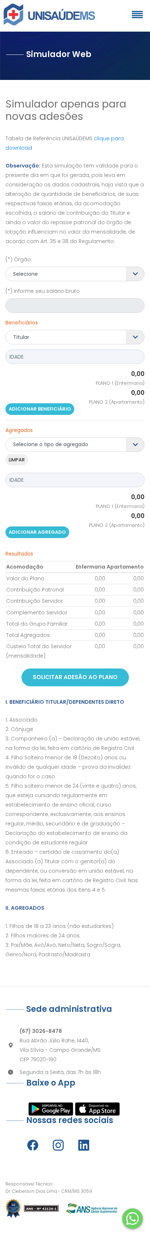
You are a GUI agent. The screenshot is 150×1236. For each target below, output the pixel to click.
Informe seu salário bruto (42, 291)
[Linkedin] (84, 1145)
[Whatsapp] (132, 1218)
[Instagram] (58, 1145)
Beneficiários (21, 322)
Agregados (19, 430)
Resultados (19, 553)
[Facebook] (33, 1145)
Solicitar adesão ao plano (75, 677)
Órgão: (18, 259)
